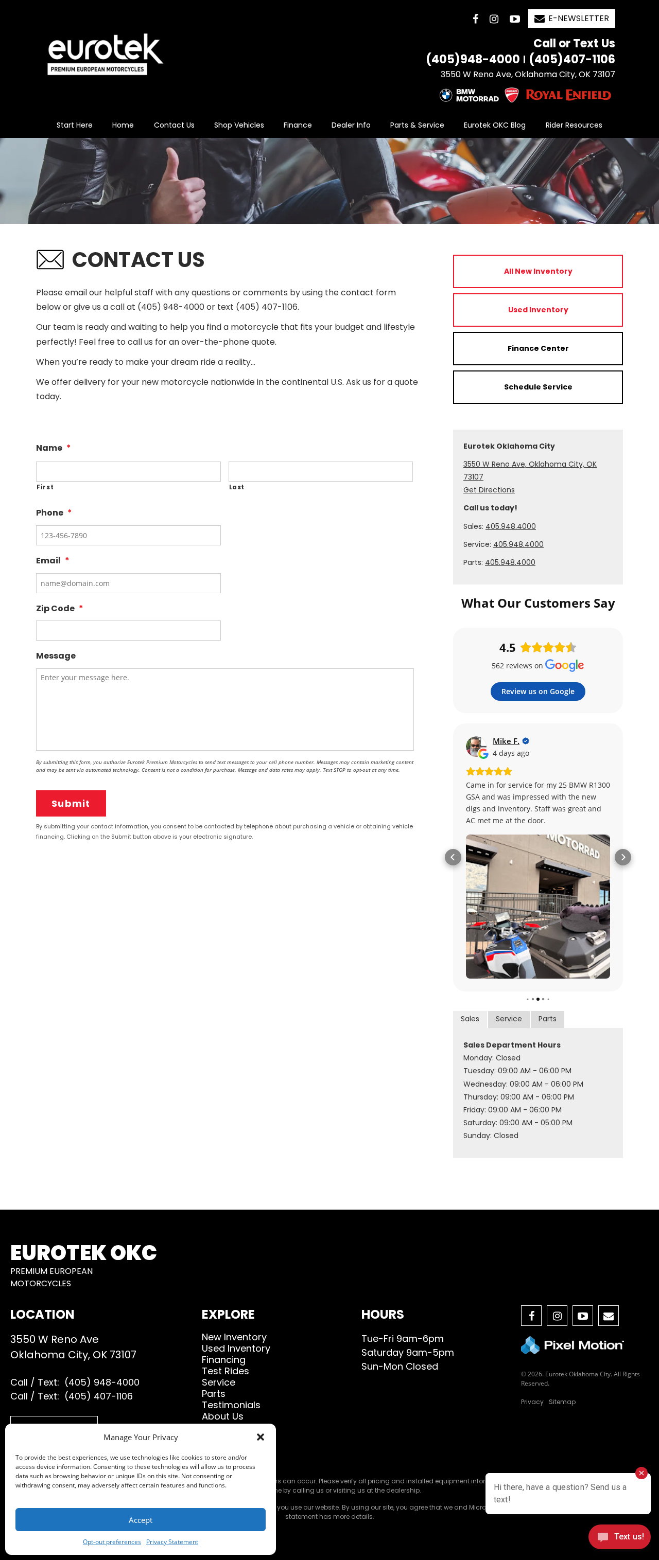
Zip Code (59, 609)
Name (53, 448)
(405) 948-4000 (102, 1382)
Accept (140, 1520)
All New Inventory (538, 271)
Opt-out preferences (112, 1541)
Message (56, 656)
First (45, 487)
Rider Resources (574, 125)
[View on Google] (476, 746)
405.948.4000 (510, 526)
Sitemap (562, 1401)
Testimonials (231, 1404)
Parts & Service (417, 125)
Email (53, 561)
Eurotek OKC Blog (495, 125)
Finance (298, 125)
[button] (260, 1437)
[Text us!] (619, 1539)
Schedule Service (538, 387)
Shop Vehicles (239, 125)
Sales (470, 1019)
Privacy (532, 1401)
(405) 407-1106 (98, 1396)
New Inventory (234, 1337)
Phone (54, 513)
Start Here (75, 125)
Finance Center (538, 348)
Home (123, 125)
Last (237, 487)
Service (509, 1019)
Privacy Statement (172, 1541)
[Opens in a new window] (475, 19)
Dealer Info (351, 125)
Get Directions (489, 490)
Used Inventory (538, 310)
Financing (224, 1359)
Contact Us (174, 125)
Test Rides (225, 1370)
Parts (548, 1019)
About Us (223, 1416)
